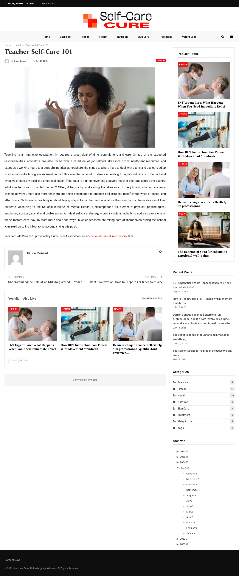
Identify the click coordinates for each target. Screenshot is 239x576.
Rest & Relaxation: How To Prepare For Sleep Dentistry (126, 282)
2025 (182, 456)
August (190, 495)
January (190, 533)
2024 (182, 462)
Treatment (165, 36)
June (189, 506)
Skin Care (143, 36)
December (192, 473)
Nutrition (122, 36)
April (188, 517)
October (190, 484)
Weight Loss (188, 36)
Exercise (65, 36)
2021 (182, 544)
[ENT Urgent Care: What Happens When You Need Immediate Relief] (32, 324)
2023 (183, 467)
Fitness (84, 36)
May (188, 511)
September (192, 489)
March (189, 522)
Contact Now (47, 3)
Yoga (182, 214)
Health (103, 36)
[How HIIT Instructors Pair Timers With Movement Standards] (85, 324)
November (192, 479)
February (191, 528)
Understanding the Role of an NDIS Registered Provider (45, 282)
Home (46, 36)
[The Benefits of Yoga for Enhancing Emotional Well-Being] (204, 230)
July (188, 500)
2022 (182, 538)
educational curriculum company (106, 236)
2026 (182, 451)
